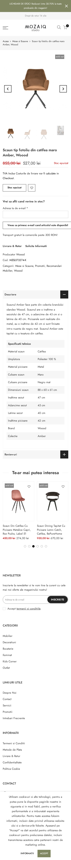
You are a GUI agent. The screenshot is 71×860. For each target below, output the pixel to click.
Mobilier (7, 636)
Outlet (6, 668)
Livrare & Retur (12, 246)
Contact (7, 699)
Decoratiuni (9, 642)
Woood (20, 254)
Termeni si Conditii (14, 743)
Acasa (6, 41)
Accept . (24, 609)
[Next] (63, 88)
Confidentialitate (12, 762)
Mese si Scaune (20, 41)
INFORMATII (27, 853)
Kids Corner (10, 661)
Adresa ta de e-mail (15, 208)
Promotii (40, 266)
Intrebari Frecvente (14, 718)
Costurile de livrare (27, 173)
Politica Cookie (11, 769)
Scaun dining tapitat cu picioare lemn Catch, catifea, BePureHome (51, 530)
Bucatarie (8, 649)
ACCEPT (44, 853)
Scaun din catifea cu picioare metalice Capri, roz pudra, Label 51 (17, 530)
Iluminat (7, 655)
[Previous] (7, 88)
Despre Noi (9, 693)
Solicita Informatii (36, 246)
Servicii (7, 705)
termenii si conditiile (28, 609)
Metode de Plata (12, 750)
